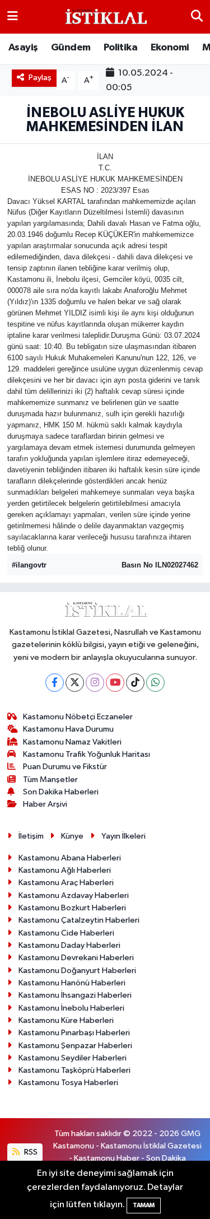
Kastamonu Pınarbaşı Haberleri (74, 1033)
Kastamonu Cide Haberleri (66, 933)
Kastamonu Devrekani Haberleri (76, 957)
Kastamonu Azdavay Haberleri (73, 895)
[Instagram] (95, 682)
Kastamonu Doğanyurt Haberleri (77, 970)
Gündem (70, 48)
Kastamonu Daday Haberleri (69, 945)
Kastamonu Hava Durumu (68, 729)
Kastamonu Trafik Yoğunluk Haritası (86, 754)
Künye (72, 836)
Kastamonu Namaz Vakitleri (72, 742)
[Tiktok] (135, 682)
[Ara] (197, 16)
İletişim (31, 836)
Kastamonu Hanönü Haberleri (71, 983)
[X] (75, 682)
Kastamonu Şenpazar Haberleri (75, 1045)
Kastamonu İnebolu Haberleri (71, 1008)
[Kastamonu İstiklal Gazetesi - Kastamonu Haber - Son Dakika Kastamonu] (105, 17)
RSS (30, 1152)
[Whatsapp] (155, 682)
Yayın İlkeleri (123, 836)
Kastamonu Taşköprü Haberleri (74, 1070)
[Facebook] (54, 682)
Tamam (144, 1205)
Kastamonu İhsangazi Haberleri (75, 995)
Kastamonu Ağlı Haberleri (64, 870)
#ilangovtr (29, 565)
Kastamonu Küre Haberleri (66, 1020)
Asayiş (23, 48)
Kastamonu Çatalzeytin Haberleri (78, 920)
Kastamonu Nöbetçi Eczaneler (78, 717)
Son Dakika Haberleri (61, 792)
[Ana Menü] (12, 16)
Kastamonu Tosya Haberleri (68, 1082)
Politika (120, 48)
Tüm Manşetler (50, 779)
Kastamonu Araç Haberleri (66, 882)
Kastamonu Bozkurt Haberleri (72, 908)
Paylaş (40, 77)
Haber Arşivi (45, 804)
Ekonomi (170, 48)
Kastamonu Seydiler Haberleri (72, 1058)
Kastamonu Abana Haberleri (69, 858)
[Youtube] (115, 682)
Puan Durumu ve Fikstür (65, 766)
